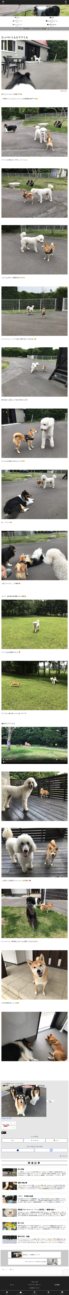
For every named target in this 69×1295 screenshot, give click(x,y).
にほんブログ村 (6, 1118)
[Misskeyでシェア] (57, 778)
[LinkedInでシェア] (34, 788)
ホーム (12, 1284)
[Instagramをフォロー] (51, 1150)
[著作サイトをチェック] (17, 1150)
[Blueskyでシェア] (42, 778)
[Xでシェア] (11, 778)
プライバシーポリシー (34, 1284)
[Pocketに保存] (42, 783)
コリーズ (34, 2)
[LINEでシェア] (57, 783)
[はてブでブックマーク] (26, 783)
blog (4, 1132)
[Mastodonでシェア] (26, 778)
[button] (56, 1140)
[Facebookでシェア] (11, 783)
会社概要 (57, 1284)
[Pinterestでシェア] (19, 788)
